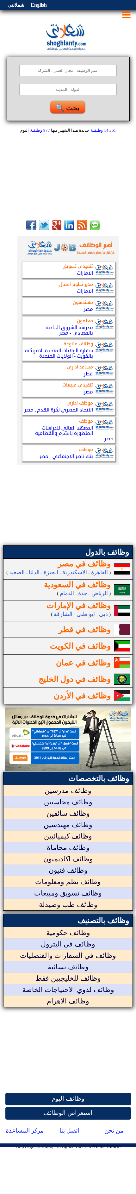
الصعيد (17, 572)
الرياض (99, 593)
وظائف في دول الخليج (75, 679)
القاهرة (99, 572)
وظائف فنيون (68, 870)
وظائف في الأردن (82, 695)
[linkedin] (69, 228)
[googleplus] (57, 228)
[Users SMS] (95, 228)
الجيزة (51, 572)
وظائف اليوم (68, 1098)
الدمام (67, 593)
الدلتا (34, 572)
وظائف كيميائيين (68, 836)
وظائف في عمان (83, 662)
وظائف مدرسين (68, 791)
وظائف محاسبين (68, 802)
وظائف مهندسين (68, 825)
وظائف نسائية (68, 967)
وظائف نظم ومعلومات (68, 882)
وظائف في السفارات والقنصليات (68, 955)
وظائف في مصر (84, 563)
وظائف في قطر (85, 629)
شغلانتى (16, 5)
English (39, 5)
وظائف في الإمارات (78, 605)
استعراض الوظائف (68, 1112)
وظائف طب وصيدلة (68, 904)
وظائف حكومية (68, 933)
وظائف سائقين (68, 813)
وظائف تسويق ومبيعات (68, 893)
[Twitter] (44, 228)
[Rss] (82, 228)
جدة (82, 593)
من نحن (113, 1130)
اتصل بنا (69, 1130)
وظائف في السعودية (77, 584)
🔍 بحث (67, 108)
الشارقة (63, 614)
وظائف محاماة (68, 848)
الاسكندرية (74, 572)
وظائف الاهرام (68, 1001)
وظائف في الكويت (80, 646)
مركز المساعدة (25, 1130)
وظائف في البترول (68, 944)
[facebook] (31, 228)
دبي (103, 614)
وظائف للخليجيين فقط (68, 978)
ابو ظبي (86, 614)
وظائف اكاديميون (68, 859)
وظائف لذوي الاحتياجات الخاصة (68, 990)
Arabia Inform (106, 1146)
